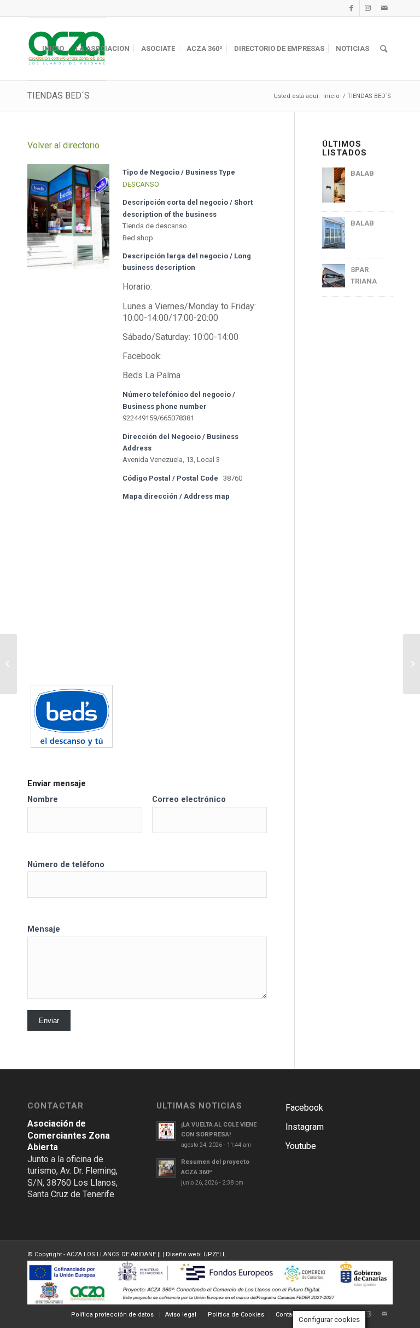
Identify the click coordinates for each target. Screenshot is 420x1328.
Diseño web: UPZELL (196, 1254)
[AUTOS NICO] (411, 664)
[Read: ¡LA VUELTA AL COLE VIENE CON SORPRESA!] (166, 1131)
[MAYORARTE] (8, 664)
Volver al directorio (63, 145)
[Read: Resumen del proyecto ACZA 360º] (166, 1168)
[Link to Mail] (384, 8)
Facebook (304, 1107)
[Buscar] (384, 48)
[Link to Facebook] (351, 8)
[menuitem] (53, 48)
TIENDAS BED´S (58, 95)
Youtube (300, 1146)
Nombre (42, 799)
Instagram (304, 1127)
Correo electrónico (189, 799)
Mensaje (43, 929)
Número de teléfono (65, 864)
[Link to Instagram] (368, 8)
